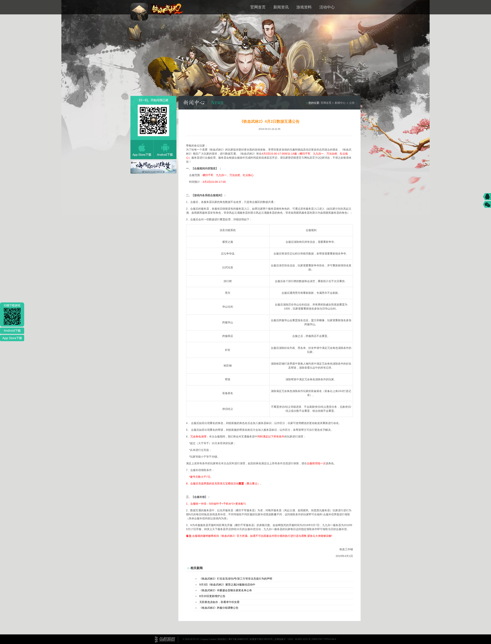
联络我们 (222, 639)
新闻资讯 (281, 7)
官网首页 (258, 7)
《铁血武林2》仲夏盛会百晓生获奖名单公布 (225, 590)
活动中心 (327, 7)
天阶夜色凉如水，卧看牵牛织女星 (219, 602)
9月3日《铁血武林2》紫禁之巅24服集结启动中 (227, 584)
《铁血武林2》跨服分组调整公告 (218, 607)
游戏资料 (304, 7)
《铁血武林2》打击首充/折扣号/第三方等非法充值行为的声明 (235, 578)
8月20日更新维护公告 (212, 596)
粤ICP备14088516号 (238, 639)
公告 (352, 102)
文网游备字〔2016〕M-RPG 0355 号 (292, 639)
